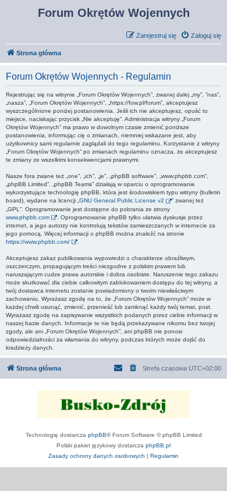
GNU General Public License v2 (121, 200)
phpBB (97, 435)
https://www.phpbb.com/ (38, 242)
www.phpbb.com (27, 217)
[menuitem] (200, 35)
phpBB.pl (158, 445)
